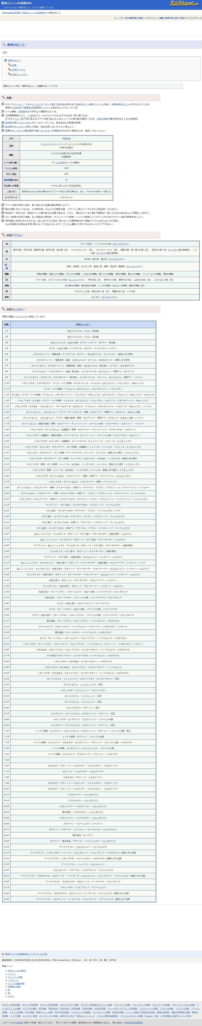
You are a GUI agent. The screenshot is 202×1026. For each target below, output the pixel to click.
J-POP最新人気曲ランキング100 (176, 1016)
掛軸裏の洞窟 (30, 107)
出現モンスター (20, 74)
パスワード (13, 980)
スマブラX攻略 (30, 1008)
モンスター (26, 122)
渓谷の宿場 (102, 118)
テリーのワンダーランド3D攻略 (122, 1008)
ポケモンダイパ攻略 (69, 1005)
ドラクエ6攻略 (166, 1008)
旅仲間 (21, 111)
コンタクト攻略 (30, 1016)
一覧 (125, 18)
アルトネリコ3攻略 (161, 1005)
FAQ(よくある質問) (17, 971)
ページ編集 (159, 18)
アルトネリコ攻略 (122, 1005)
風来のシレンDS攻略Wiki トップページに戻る (26, 954)
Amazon (149, 1016)
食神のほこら (16, 44)
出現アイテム (18, 69)
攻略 (14, 65)
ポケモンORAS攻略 (49, 1005)
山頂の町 (17, 107)
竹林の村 (60, 104)
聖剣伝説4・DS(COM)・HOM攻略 (64, 1008)
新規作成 (169, 18)
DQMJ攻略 (87, 1008)
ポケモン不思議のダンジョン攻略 (96, 1005)
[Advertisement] (101, 28)
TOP (4, 52)
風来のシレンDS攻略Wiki (16, 3)
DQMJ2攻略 (100, 1008)
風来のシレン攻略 (44, 1012)
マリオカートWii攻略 (81, 1012)
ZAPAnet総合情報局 (11, 13)
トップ (119, 18)
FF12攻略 (29, 1012)
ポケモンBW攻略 (30, 1005)
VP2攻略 (42, 1008)
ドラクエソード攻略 (148, 1008)
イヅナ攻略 (15, 1016)
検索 (140, 18)
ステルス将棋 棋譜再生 (107, 1016)
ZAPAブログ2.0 (67, 1016)
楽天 (157, 1016)
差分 (177, 18)
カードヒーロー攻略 (48, 1016)
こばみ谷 (31, 115)
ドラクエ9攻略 (16, 1012)
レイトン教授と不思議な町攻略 (140, 1012)
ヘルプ (147, 18)
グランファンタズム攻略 (183, 1005)
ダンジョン (47, 144)
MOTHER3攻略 (62, 1012)
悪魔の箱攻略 (163, 1012)
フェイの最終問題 (16, 983)
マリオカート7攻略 (101, 1012)
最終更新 (133, 18)
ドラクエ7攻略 (182, 1008)
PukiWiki (19, 1022)
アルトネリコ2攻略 (141, 1005)
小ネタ (11, 996)
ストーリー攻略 (15, 977)
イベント (18, 104)
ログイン (196, 18)
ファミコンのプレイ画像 (131, 1016)
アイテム (9, 168)
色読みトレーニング (85, 1016)
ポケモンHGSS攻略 (11, 1005)
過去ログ (184, 18)
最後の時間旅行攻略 (180, 1012)
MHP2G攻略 (118, 1012)
